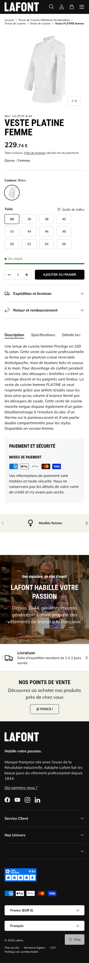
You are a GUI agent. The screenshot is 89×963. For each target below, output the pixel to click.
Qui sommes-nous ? (21, 787)
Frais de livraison (34, 152)
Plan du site (12, 947)
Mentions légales (34, 947)
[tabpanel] (44, 387)
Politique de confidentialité (21, 951)
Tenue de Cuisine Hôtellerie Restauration (44, 20)
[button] (70, 209)
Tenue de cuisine (15, 23)
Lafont (19, 940)
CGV (53, 947)
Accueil (9, 20)
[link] (62, 7)
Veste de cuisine (40, 23)
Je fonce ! (44, 709)
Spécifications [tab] (43, 334)
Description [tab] (14, 334)
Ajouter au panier (59, 274)
